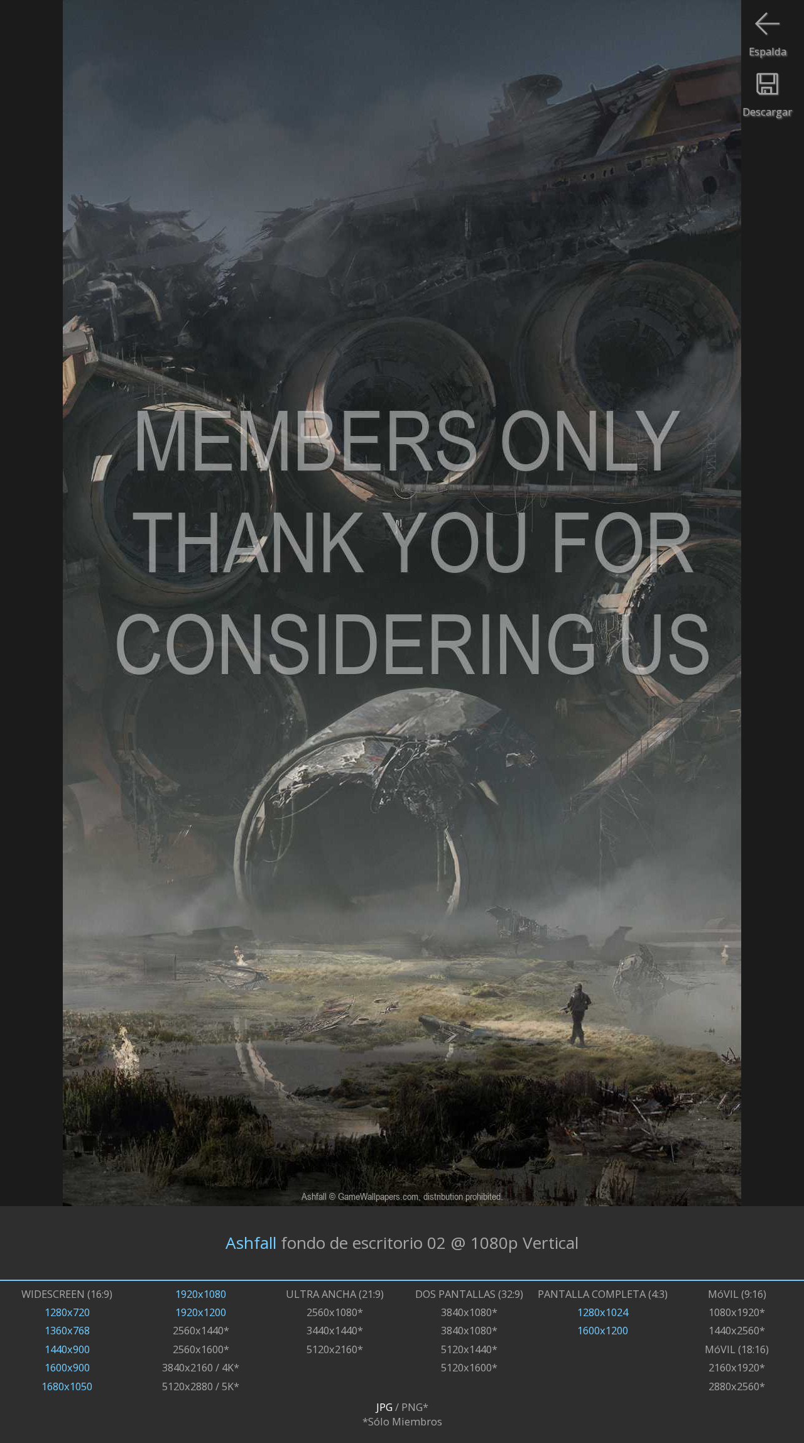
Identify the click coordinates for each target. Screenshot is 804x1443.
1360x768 (67, 1330)
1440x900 (67, 1349)
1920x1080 (200, 1294)
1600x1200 (602, 1330)
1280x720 (67, 1312)
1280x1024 (602, 1312)
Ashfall (250, 1242)
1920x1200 (200, 1312)
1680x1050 (66, 1386)
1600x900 (67, 1367)
